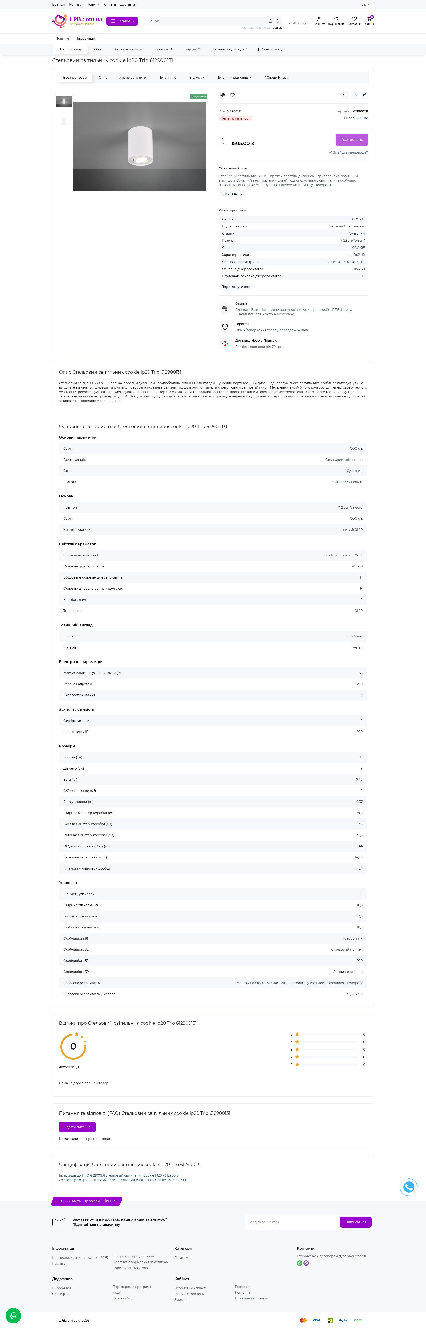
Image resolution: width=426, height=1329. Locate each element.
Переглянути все (235, 287)
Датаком (181, 1258)
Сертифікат (61, 1294)
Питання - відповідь (229, 49)
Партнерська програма (132, 1287)
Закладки (182, 1300)
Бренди (58, 4)
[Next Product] (354, 95)
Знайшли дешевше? (350, 152)
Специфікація (272, 49)
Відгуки (192, 49)
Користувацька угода (130, 1268)
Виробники (61, 1288)
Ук (364, 4)
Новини (93, 4)
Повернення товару (251, 1298)
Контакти (242, 1293)
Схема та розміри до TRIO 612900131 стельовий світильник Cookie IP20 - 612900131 (125, 1180)
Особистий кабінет (190, 1288)
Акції (117, 1293)
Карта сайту (122, 1298)
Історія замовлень (189, 1294)
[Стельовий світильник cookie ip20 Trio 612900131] (139, 146)
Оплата (110, 4)
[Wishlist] (232, 95)
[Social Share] (364, 95)
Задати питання (77, 1127)
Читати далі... (232, 194)
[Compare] (222, 95)
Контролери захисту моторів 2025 (80, 1258)
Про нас (58, 1263)
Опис (98, 49)
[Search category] (270, 21)
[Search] (277, 21)
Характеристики (128, 49)
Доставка (127, 4)
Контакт (75, 4)
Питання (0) (163, 49)
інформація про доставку (133, 1256)
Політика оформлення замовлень (140, 1262)
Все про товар (70, 49)
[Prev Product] (345, 95)
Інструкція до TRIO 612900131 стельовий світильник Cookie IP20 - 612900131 (119, 1175)
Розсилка (242, 1287)
